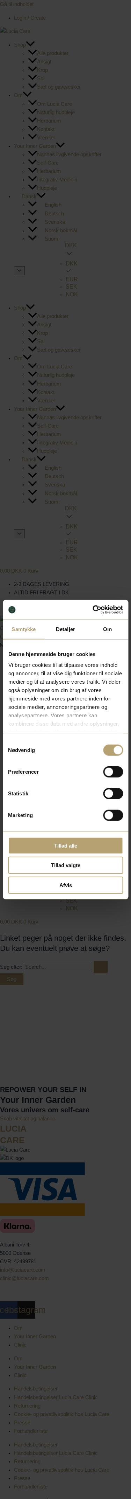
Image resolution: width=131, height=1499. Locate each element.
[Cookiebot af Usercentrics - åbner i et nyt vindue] (93, 609)
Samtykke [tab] (24, 629)
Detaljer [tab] (65, 629)
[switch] (113, 771)
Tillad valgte (65, 865)
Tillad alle (65, 845)
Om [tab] (107, 629)
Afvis (65, 885)
